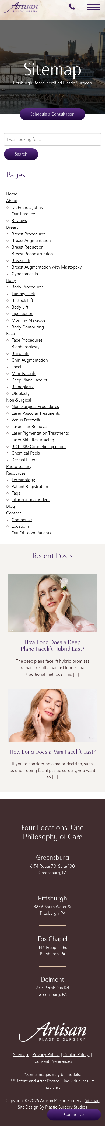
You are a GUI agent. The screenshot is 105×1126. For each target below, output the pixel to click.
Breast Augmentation (31, 240)
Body (11, 280)
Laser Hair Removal (30, 426)
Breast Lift (21, 260)
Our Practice (23, 214)
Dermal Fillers (24, 460)
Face (10, 333)
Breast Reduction (28, 247)
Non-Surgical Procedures (35, 406)
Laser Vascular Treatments (36, 413)
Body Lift (20, 307)
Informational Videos (31, 499)
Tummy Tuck (23, 293)
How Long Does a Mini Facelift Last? (53, 751)
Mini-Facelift (24, 373)
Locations (21, 526)
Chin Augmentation (30, 360)
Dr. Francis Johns (27, 207)
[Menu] (93, 7)
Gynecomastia (25, 274)
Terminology (23, 479)
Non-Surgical (18, 400)
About (12, 200)
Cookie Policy (76, 1054)
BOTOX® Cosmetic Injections (39, 446)
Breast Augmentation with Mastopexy (47, 267)
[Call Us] (70, 7)
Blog (10, 506)
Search (21, 154)
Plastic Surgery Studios (66, 1107)
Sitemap (21, 1054)
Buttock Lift (22, 300)
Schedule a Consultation (52, 114)
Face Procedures (27, 340)
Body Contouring (28, 327)
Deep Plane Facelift (29, 380)
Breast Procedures (29, 234)
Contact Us (22, 520)
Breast (12, 227)
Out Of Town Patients (31, 533)
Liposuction (22, 313)
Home (11, 194)
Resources (16, 473)
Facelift (18, 367)
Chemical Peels (26, 453)
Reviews (19, 220)
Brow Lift (20, 353)
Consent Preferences (53, 1061)
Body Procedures (28, 287)
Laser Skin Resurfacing (33, 440)
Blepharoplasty (26, 347)
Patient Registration (30, 486)
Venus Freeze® (26, 420)
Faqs (16, 493)
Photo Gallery (19, 466)
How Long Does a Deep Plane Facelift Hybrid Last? (52, 645)
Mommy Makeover (29, 320)
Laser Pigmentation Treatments (40, 433)
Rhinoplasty (23, 386)
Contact (13, 513)
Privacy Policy (46, 1054)
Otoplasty (21, 393)
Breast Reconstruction (32, 254)
